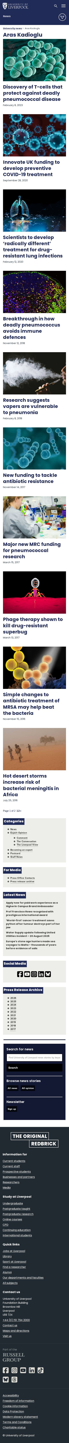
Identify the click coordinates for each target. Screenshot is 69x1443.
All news (12, 1088)
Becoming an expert (21, 850)
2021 (13, 1015)
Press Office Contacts (22, 878)
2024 (13, 1005)
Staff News (16, 857)
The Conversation (26, 841)
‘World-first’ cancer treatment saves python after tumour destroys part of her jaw (33, 924)
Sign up (12, 1109)
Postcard (15, 853)
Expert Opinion (18, 833)
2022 (13, 1012)
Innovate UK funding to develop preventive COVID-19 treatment (31, 168)
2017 (13, 1029)
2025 (13, 1001)
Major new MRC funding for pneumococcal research (32, 550)
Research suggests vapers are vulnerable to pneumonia (30, 406)
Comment (22, 838)
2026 (13, 998)
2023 (13, 1008)
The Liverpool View (27, 844)
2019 (13, 1022)
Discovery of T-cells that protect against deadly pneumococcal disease (32, 93)
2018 (13, 1025)
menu (62, 17)
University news (12, 29)
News (7, 16)
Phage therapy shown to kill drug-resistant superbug (33, 625)
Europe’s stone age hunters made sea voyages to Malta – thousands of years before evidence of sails (31, 945)
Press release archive (22, 881)
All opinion (28, 1088)
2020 (13, 1018)
